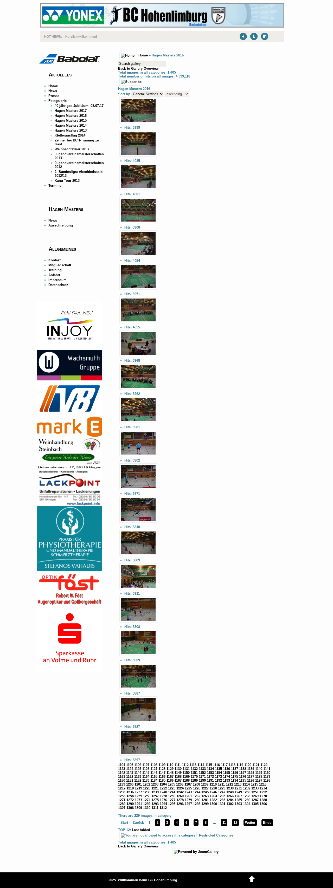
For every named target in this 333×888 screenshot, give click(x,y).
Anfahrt (54, 275)
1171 (202, 777)
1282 (213, 800)
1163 (137, 777)
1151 (194, 773)
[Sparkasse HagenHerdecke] (69, 670)
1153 (210, 773)
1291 (138, 804)
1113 (193, 765)
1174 (226, 777)
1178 (258, 777)
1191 (210, 780)
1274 (146, 800)
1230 (230, 788)
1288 (263, 800)
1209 (204, 784)
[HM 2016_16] (138, 623)
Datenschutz (58, 285)
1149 (178, 773)
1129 (170, 769)
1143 (129, 773)
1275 (155, 800)
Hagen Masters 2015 (71, 120)
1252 (263, 792)
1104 (121, 765)
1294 (163, 804)
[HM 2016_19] (138, 722)
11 (224, 823)
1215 (254, 784)
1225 (188, 788)
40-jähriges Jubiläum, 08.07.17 (79, 106)
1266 (230, 796)
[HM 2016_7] (138, 323)
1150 (186, 773)
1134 (210, 769)
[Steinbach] (69, 468)
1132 (194, 769)
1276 (163, 800)
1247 (221, 792)
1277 (171, 800)
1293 (155, 804)
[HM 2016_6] (138, 290)
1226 (196, 788)
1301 (221, 804)
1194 (234, 780)
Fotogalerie (57, 101)
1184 (153, 780)
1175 (234, 777)
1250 (246, 792)
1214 (246, 784)
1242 (180, 792)
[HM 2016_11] (138, 456)
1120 (247, 765)
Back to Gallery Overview (138, 68)
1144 (137, 773)
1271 (121, 800)
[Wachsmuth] (69, 379)
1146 (153, 773)
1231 (238, 788)
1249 (238, 792)
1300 (213, 804)
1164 (145, 777)
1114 (200, 765)
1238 (146, 792)
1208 (196, 784)
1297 (188, 804)
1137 (234, 769)
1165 (153, 777)
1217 (121, 788)
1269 (255, 796)
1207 (188, 784)
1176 (242, 777)
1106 (137, 765)
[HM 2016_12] (138, 489)
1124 (129, 769)
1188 (186, 780)
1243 (188, 792)
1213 (237, 784)
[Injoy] (69, 349)
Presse (53, 96)
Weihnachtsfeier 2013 (72, 149)
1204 (163, 784)
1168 (178, 777)
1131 (186, 769)
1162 (129, 777)
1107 (145, 765)
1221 (155, 788)
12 (235, 823)
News (52, 91)
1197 (258, 780)
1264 (213, 796)
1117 (224, 765)
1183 (145, 780)
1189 (194, 780)
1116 (216, 765)
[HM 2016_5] (138, 256)
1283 (221, 800)
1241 (171, 792)
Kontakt (54, 260)
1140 (258, 769)
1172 (210, 777)
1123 (121, 769)
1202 (146, 784)
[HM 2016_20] (138, 756)
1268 (246, 796)
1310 (146, 808)
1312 (163, 808)
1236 (130, 792)
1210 (213, 784)
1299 (205, 804)
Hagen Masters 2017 (71, 111)
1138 (242, 769)
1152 (202, 773)
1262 (196, 796)
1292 (146, 804)
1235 (121, 792)
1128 (161, 769)
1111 (177, 765)
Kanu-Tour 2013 (67, 181)
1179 (266, 777)
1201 (138, 784)
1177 (250, 777)
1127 (153, 769)
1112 (185, 765)
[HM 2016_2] (138, 157)
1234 (263, 788)
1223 (171, 788)
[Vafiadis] (69, 570)
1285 (238, 800)
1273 (138, 800)
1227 (205, 788)
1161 (121, 777)
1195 (242, 780)
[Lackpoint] (69, 505)
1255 (138, 796)
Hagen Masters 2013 (71, 130)
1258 (163, 796)
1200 (129, 784)
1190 (202, 780)
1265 (221, 796)
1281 (205, 800)
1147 (161, 773)
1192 (218, 780)
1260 (180, 796)
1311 (154, 808)
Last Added (141, 830)
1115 (208, 765)
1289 (121, 804)
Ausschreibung (60, 225)
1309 (138, 808)
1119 (239, 765)
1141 (266, 769)
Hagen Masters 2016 (71, 116)
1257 (155, 796)
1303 (238, 804)
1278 (180, 800)
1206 (179, 784)
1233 (255, 788)
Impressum (57, 280)
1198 (266, 780)
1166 (161, 777)
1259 (171, 796)
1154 (218, 773)
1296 (180, 804)
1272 (130, 800)
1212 (229, 784)
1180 (121, 780)
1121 (255, 765)
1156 (234, 773)
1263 (205, 796)
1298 (196, 804)
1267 (238, 796)
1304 (246, 804)
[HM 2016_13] (138, 523)
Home (53, 86)
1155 (226, 773)
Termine (54, 185)
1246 (213, 792)
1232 (246, 788)
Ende (267, 823)
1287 (255, 800)
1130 (178, 769)
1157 (242, 773)
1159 (258, 773)
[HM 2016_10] (138, 423)
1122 (263, 765)
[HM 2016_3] (138, 190)
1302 (230, 804)
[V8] (69, 415)
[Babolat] (69, 66)
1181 (129, 780)
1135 (218, 769)
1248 (230, 792)
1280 (196, 800)
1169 (186, 777)
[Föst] (69, 604)
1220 (146, 788)
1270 (263, 796)
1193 (226, 780)
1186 (170, 780)
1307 (121, 808)
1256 (146, 796)
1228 (213, 788)
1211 (221, 784)
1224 (180, 788)
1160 (266, 773)
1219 (138, 788)
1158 (250, 773)
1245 (205, 792)
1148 (170, 773)
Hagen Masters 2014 (71, 125)
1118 (232, 765)
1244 (196, 792)
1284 (230, 800)
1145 (145, 773)
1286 (246, 800)
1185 (161, 780)
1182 (137, 780)
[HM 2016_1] (138, 123)
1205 (171, 784)
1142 (121, 773)
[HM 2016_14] (138, 556)
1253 (121, 796)
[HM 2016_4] (138, 223)
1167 (170, 777)
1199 (121, 784)
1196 (250, 780)
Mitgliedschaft (59, 265)
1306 (263, 804)
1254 (130, 796)
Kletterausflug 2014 (70, 135)
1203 (154, 784)
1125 (137, 769)
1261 (188, 796)
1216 (262, 784)
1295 (171, 804)
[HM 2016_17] (138, 656)
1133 (202, 769)
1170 (194, 777)
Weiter (250, 823)
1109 (161, 765)
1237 (138, 792)
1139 (250, 769)
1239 (155, 792)
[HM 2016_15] (138, 589)
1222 (163, 788)
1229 (221, 788)
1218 (130, 788)
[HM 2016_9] (138, 390)
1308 (130, 808)
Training (55, 270)
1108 (153, 765)
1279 (188, 800)
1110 (169, 765)
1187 (178, 780)
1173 (218, 777)
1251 (255, 792)
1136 (226, 769)
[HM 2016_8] (138, 356)
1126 (145, 769)
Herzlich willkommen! (81, 36)
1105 (129, 765)
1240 (163, 792)
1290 (130, 804)
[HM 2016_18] (138, 689)
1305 (255, 804)
